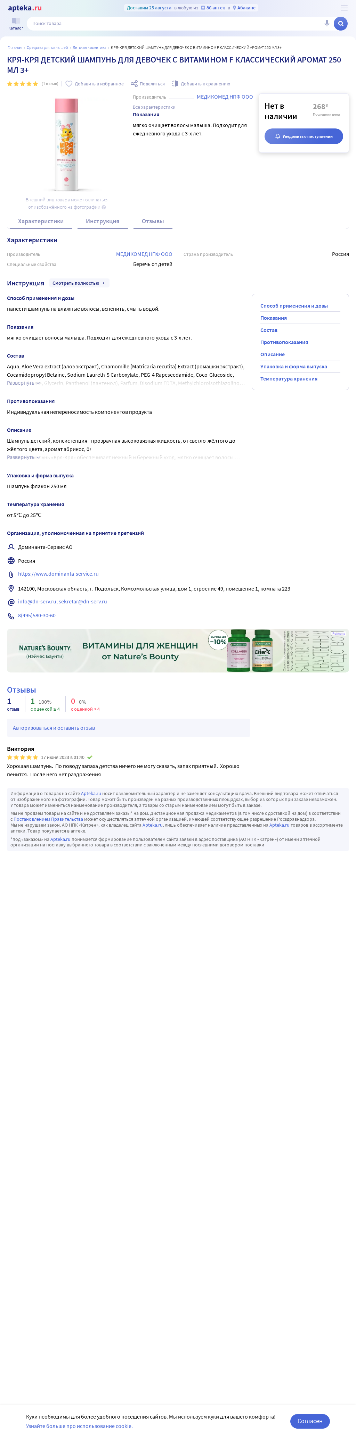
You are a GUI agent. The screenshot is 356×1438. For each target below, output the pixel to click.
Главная (15, 47)
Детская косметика (89, 47)
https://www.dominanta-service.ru (58, 573)
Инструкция (103, 221)
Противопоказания (284, 341)
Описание (272, 354)
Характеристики (41, 221)
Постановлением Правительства (48, 819)
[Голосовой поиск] (326, 23)
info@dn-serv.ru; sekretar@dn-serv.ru (62, 601)
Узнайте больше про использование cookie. (79, 1425)
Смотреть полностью (75, 283)
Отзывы (153, 221)
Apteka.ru (91, 793)
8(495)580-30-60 (37, 615)
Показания (273, 317)
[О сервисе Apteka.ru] (344, 8)
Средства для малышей (47, 47)
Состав (268, 329)
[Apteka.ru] (24, 8)
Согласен (310, 1421)
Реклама (338, 634)
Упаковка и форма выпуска (293, 366)
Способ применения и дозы (294, 305)
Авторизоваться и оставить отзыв (54, 727)
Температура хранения (288, 378)
